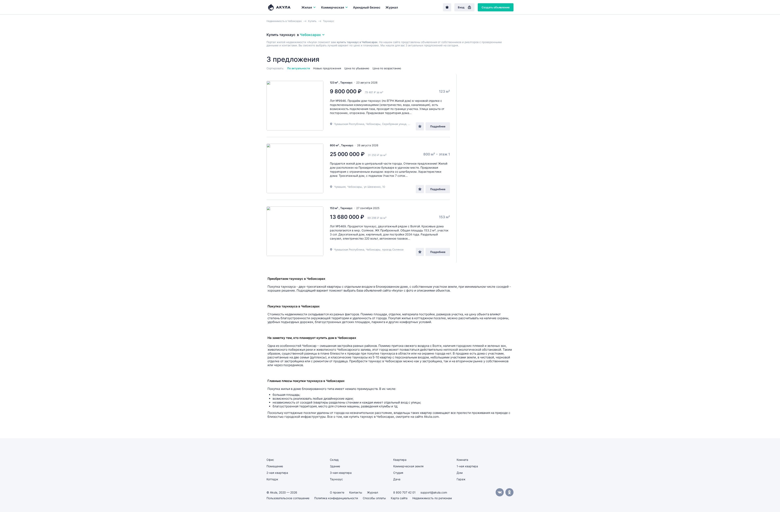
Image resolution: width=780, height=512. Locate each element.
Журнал (392, 7)
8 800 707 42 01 (404, 492)
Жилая (306, 7)
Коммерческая (332, 7)
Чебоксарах (310, 35)
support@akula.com (433, 492)
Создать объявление (496, 7)
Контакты (355, 492)
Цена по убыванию (356, 68)
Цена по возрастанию (387, 68)
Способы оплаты (374, 498)
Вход (461, 7)
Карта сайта (399, 498)
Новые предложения (327, 68)
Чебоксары (354, 186)
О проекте (337, 492)
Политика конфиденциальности (336, 498)
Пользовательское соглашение (287, 498)
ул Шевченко (372, 186)
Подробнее (437, 126)
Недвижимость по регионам (432, 498)
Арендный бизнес (366, 7)
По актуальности (298, 68)
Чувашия (340, 186)
